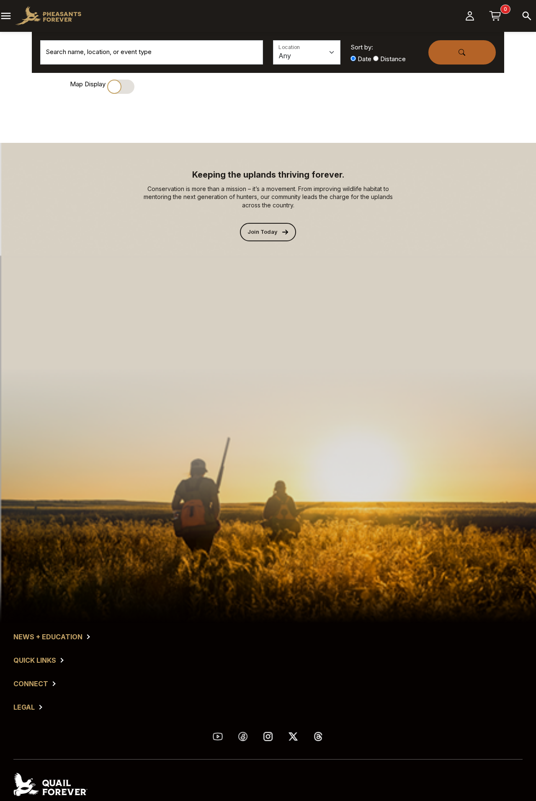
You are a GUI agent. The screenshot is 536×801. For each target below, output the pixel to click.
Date (364, 59)
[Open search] (527, 16)
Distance (393, 59)
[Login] (470, 16)
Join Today (262, 232)
